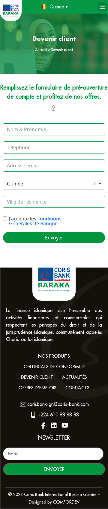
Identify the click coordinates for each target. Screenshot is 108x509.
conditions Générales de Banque (35, 221)
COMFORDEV (66, 502)
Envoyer (54, 237)
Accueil (41, 49)
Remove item (95, 184)
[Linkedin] (54, 425)
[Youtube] (64, 425)
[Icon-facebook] (43, 425)
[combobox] (54, 184)
